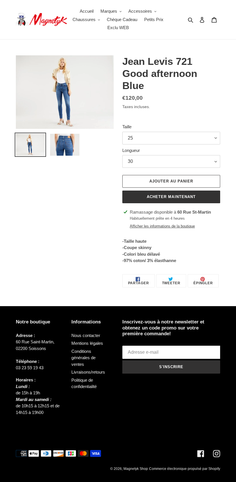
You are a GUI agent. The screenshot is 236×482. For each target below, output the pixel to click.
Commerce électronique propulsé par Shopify (184, 469)
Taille (127, 126)
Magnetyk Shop (135, 469)
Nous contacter (85, 335)
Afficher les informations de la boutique (162, 226)
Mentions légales (87, 343)
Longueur (131, 150)
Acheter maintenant (171, 197)
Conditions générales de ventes (83, 358)
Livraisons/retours (88, 372)
